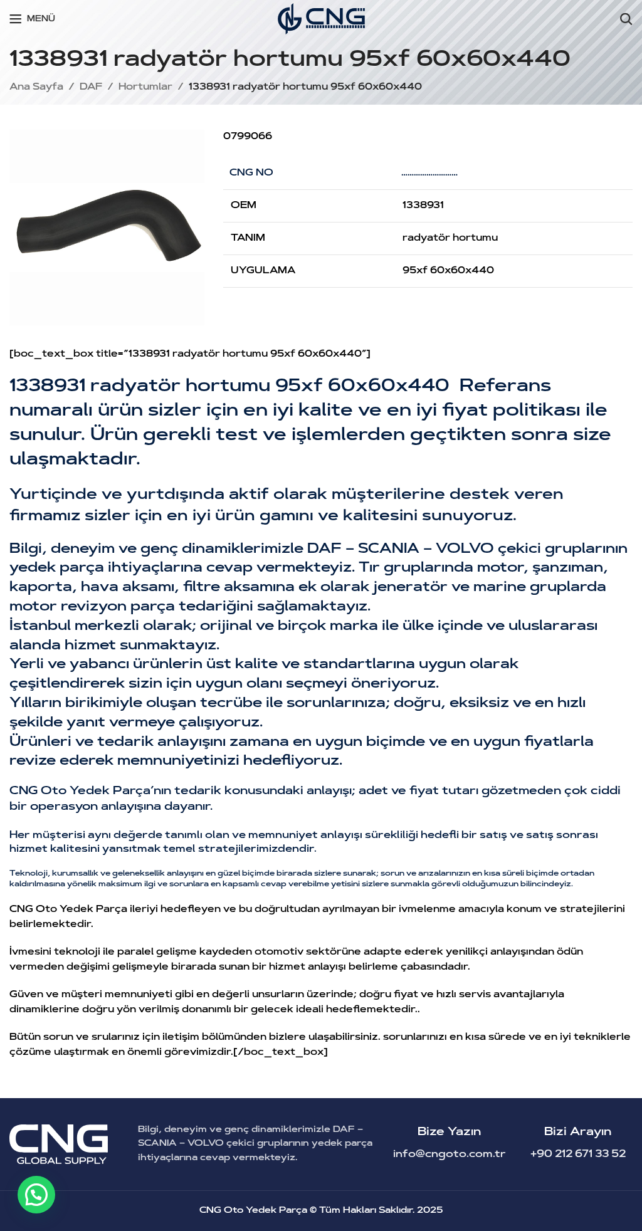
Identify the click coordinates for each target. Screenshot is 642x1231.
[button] (36, 1194)
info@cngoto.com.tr (449, 1155)
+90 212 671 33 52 (578, 1155)
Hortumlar (145, 87)
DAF (91, 87)
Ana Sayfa (36, 87)
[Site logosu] (321, 19)
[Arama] (626, 18)
